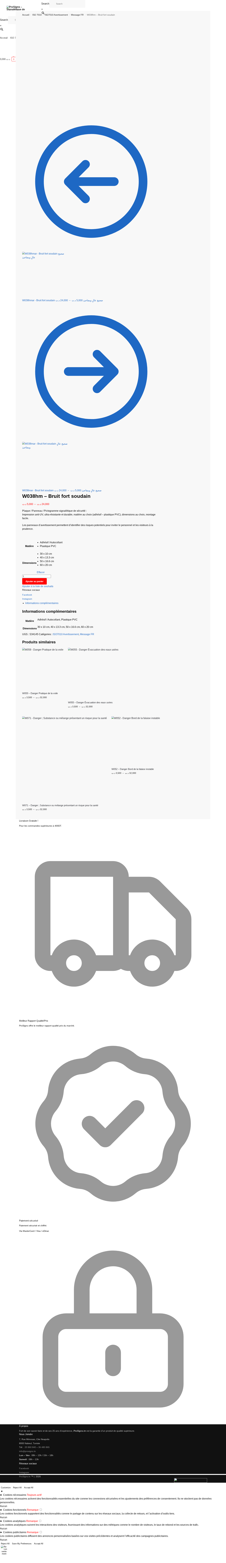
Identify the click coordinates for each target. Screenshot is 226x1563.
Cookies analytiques (14, 1521)
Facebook (27, 595)
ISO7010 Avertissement (66, 634)
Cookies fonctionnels (14, 1510)
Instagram (27, 599)
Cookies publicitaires (14, 1532)
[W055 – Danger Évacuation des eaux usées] (93, 673)
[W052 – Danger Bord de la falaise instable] (136, 740)
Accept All (28, 1487)
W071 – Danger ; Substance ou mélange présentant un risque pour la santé (60, 805)
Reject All (17, 1487)
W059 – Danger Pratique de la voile (40, 693)
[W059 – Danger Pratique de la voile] (42, 668)
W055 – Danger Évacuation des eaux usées (90, 702)
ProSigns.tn (24, 1476)
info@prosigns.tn (27, 1451)
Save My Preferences (22, 1543)
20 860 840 (30, 1447)
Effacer (41, 572)
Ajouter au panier (34, 581)
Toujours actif (34, 1495)
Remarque (33, 1510)
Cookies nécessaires (14, 1495)
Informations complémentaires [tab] (41, 603)
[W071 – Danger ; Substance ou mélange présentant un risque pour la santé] (64, 758)
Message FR (87, 634)
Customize (6, 1487)
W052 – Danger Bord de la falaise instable (133, 769)
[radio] (51, 542)
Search (45, 3)
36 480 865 (44, 1447)
